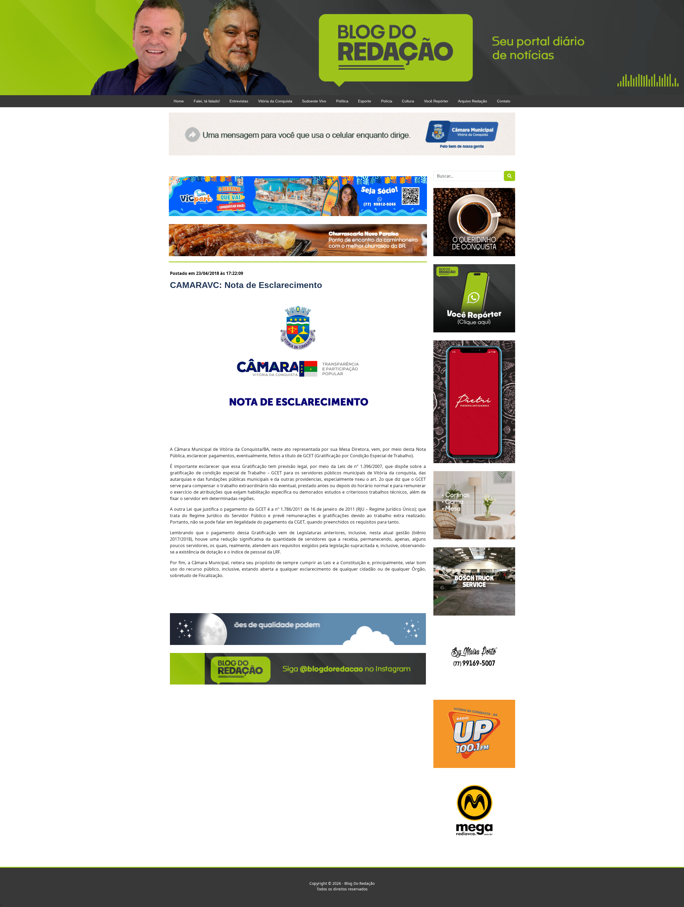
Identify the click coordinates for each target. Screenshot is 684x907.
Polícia (386, 101)
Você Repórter (436, 101)
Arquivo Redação (472, 101)
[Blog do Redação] (342, 47)
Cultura (408, 101)
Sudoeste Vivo (314, 101)
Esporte (364, 101)
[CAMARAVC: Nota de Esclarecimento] (298, 368)
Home (179, 101)
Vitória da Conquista (275, 101)
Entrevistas (239, 101)
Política (342, 101)
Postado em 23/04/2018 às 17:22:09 (206, 273)
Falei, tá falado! (207, 101)
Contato (503, 101)
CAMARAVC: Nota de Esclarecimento (246, 285)
